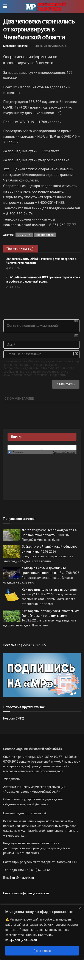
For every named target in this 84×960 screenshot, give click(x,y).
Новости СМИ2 (13, 718)
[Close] (79, 908)
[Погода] (15, 452)
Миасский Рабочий (15, 45)
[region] (42, 932)
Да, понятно (42, 950)
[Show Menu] (5, 6)
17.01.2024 (14, 268)
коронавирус (45, 234)
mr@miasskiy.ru (22, 877)
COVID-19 (24, 234)
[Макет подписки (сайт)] (42, 674)
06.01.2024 (14, 287)
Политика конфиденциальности (26, 893)
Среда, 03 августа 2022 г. (50, 45)
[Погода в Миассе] (42, 447)
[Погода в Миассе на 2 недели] (64, 452)
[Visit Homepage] (45, 6)
